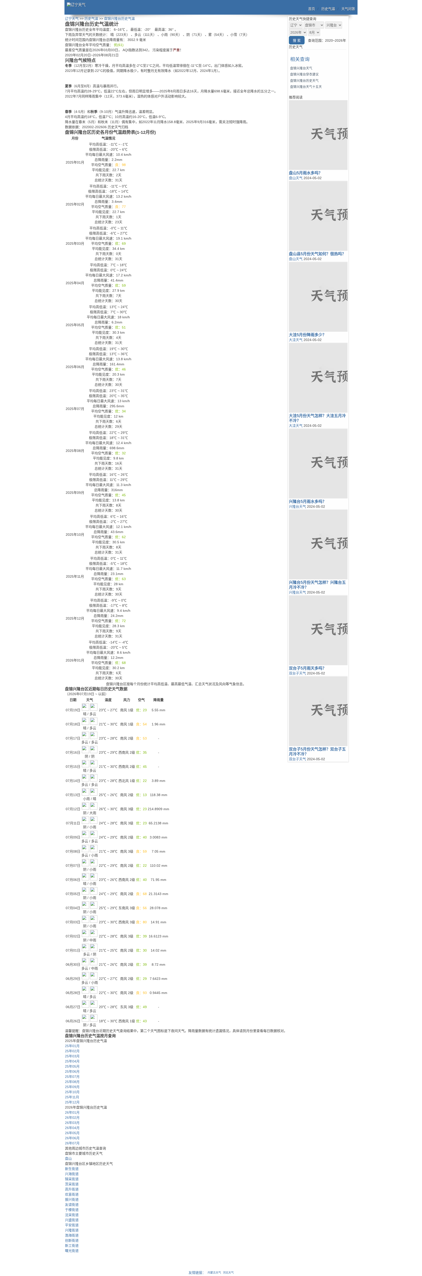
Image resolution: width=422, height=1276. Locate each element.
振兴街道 (72, 1199)
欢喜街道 (72, 1194)
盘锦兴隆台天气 (301, 68)
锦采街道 (72, 1179)
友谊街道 (72, 1205)
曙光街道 (72, 1251)
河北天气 (228, 1272)
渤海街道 (72, 1235)
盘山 (68, 1158)
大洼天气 (296, 340)
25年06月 (72, 1071)
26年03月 (72, 1123)
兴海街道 (72, 1174)
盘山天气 (296, 178)
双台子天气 (297, 673)
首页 (311, 9)
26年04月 (72, 1128)
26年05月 (72, 1133)
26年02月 (72, 1118)
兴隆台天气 (297, 506)
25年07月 (72, 1077)
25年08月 (72, 1082)
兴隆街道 (72, 1230)
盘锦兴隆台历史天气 (304, 80)
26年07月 (72, 1143)
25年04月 (72, 1061)
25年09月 (72, 1087)
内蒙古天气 (214, 1272)
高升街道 (72, 1189)
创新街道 (72, 1240)
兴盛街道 (72, 1220)
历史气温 (328, 9)
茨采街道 (72, 1184)
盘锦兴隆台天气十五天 (306, 86)
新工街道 (72, 1245)
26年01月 (72, 1112)
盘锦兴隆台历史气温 (119, 18)
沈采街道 (72, 1215)
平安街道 (72, 1225)
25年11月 (72, 1097)
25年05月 (72, 1066)
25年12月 (72, 1102)
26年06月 (72, 1138)
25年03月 (72, 1056)
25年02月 (72, 1051)
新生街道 (72, 1169)
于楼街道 (72, 1210)
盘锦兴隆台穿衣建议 (304, 74)
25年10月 (72, 1092)
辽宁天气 (72, 18)
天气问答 (348, 9)
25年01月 (72, 1046)
